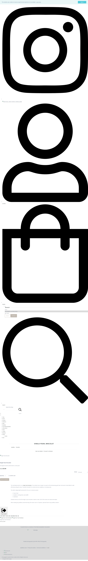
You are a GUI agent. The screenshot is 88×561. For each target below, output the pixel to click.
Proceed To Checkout (48, 451)
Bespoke (4, 432)
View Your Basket (39, 451)
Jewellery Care (23, 547)
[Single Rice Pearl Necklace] (11, 517)
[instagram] (45, 99)
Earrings (3, 420)
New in (3, 418)
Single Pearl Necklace (27, 485)
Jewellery (13, 447)
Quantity (2, 475)
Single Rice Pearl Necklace (5, 519)
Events (3, 434)
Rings (3, 423)
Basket (7, 315)
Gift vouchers (4, 428)
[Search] (20, 409)
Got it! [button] (82, 2)
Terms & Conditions (41, 547)
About (3, 429)
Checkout (14, 315)
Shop (3, 417)
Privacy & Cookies (32, 547)
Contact (3, 431)
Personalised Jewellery (6, 426)
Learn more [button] (38, 2)
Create (10, 558)
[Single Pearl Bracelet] (2, 459)
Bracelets (4, 424)
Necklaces (4, 421)
